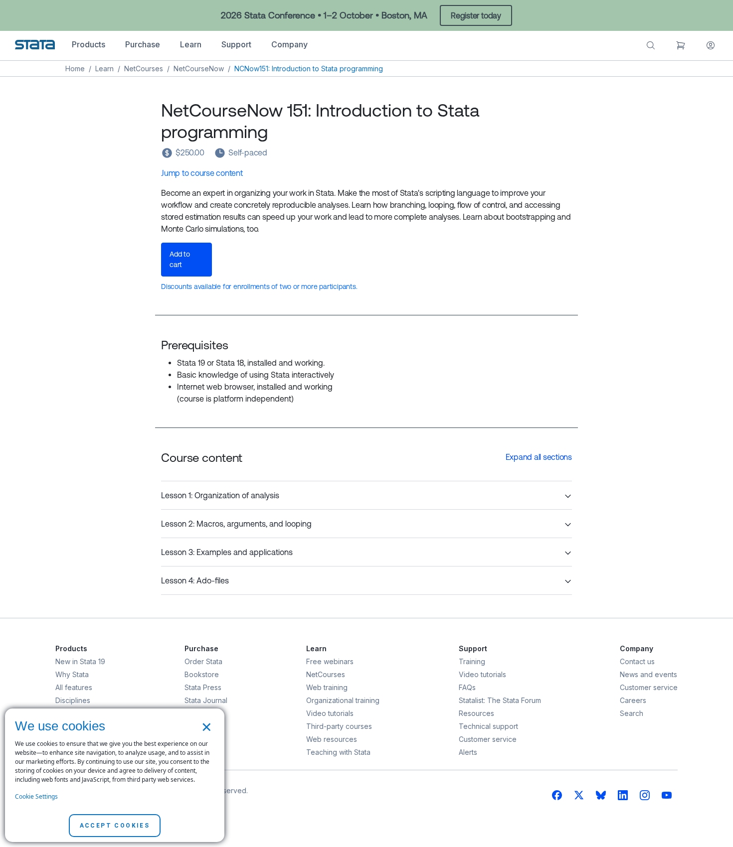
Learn (104, 68)
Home (75, 68)
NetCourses (143, 68)
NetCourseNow (199, 68)
